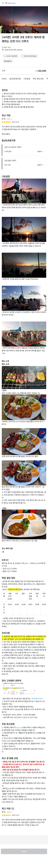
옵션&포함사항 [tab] (15, 78)
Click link (19, 727)
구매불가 (24, 851)
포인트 (4, 78)
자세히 (39, 151)
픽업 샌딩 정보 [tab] (38, 78)
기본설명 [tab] (26, 78)
